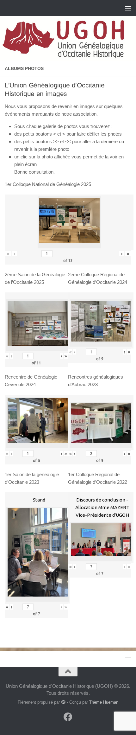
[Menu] (128, 8)
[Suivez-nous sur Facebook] (68, 717)
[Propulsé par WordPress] (63, 702)
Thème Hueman (103, 702)
